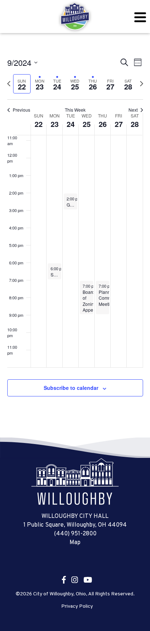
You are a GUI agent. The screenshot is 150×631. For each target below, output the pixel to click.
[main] (75, 235)
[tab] (22, 83)
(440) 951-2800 (75, 534)
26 (103, 124)
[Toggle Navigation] (140, 17)
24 (71, 124)
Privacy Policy (77, 606)
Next (133, 110)
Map (75, 542)
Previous (21, 110)
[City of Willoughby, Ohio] (75, 16)
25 (87, 124)
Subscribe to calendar (71, 387)
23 (55, 124)
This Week (75, 110)
